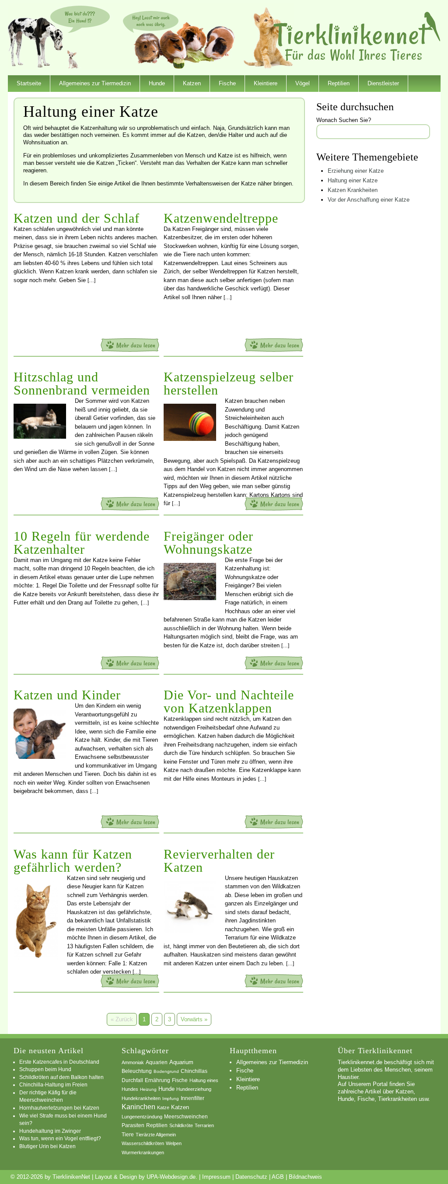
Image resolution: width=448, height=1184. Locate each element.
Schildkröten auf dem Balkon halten (61, 1077)
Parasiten (133, 1125)
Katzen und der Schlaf (77, 218)
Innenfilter (192, 1098)
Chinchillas (194, 1071)
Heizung (148, 1089)
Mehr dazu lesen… (130, 345)
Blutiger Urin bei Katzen (47, 1146)
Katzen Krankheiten (353, 190)
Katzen (192, 83)
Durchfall (132, 1080)
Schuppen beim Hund (45, 1069)
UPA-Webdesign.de (171, 1177)
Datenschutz (251, 1177)
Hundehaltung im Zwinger (50, 1131)
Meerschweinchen (186, 1116)
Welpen (174, 1143)
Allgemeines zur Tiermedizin (95, 83)
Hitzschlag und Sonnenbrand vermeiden (82, 383)
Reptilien (339, 83)
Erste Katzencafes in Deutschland (59, 1062)
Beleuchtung (137, 1071)
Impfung (170, 1098)
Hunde (157, 83)
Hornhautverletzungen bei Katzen (59, 1108)
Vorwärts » (194, 1019)
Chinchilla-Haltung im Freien (53, 1084)
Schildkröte (181, 1125)
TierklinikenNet (357, 36)
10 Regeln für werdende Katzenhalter (82, 542)
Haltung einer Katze (353, 180)
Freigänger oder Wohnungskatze (208, 542)
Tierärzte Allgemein (156, 1134)
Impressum (216, 1177)
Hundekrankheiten (141, 1098)
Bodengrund (166, 1071)
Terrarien (204, 1125)
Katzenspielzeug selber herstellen (229, 383)
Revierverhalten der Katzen (219, 860)
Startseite (29, 83)
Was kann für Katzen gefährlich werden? (73, 860)
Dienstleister (383, 83)
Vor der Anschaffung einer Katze (369, 199)
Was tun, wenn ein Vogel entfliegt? (60, 1138)
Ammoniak (133, 1062)
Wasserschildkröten (143, 1143)
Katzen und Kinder (67, 695)
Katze (163, 1107)
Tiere (128, 1135)
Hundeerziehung (193, 1089)
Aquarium (181, 1062)
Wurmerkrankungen (143, 1152)
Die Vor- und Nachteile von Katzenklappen (229, 701)
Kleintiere (265, 83)
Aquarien (157, 1062)
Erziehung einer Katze (356, 171)
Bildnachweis (305, 1177)
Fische (227, 83)
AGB (278, 1177)
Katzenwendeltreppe (221, 218)
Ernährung (157, 1080)
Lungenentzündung (142, 1116)
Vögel (302, 83)
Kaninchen (138, 1107)
